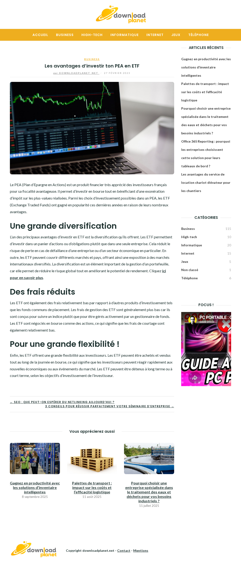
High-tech (92, 34)
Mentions (140, 550)
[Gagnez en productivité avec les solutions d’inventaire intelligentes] (35, 458)
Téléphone (198, 34)
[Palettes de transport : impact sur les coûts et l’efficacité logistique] (92, 458)
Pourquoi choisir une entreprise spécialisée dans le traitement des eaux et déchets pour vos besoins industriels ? (149, 492)
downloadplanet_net (76, 73)
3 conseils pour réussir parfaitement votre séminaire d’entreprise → (109, 406)
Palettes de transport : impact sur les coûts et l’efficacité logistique (92, 487)
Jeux (176, 34)
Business (65, 34)
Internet (155, 34)
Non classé (189, 270)
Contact (123, 550)
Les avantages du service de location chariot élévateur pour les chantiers (205, 182)
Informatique (124, 34)
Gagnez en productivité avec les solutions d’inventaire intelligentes (35, 487)
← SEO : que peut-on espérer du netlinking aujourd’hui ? (62, 402)
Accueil (40, 34)
